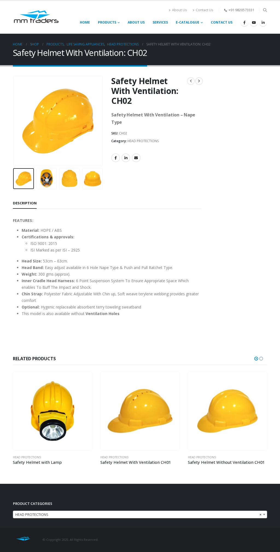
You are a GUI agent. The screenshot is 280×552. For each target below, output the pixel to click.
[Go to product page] (52, 410)
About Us (179, 10)
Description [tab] (25, 203)
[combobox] (140, 514)
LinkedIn (125, 157)
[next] (199, 81)
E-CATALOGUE (187, 22)
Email (136, 157)
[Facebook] (244, 22)
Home (85, 22)
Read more (83, 380)
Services (160, 22)
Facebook (115, 157)
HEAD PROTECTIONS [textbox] (138, 514)
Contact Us (204, 10)
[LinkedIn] (263, 22)
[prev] (191, 81)
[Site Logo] (36, 17)
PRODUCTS (107, 22)
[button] (264, 10)
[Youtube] (254, 22)
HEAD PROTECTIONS (143, 141)
